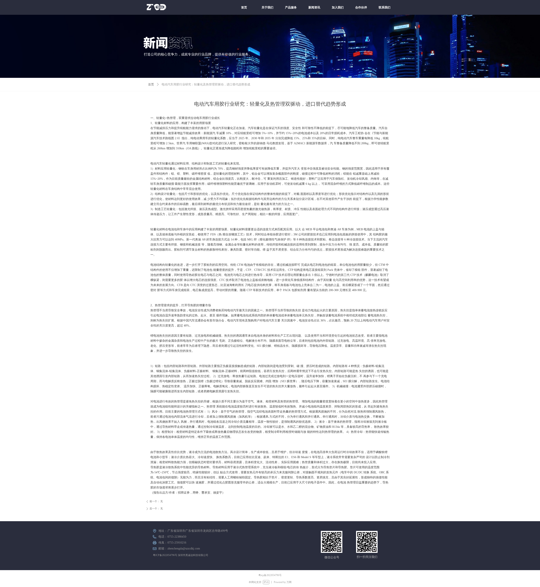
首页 (151, 84)
